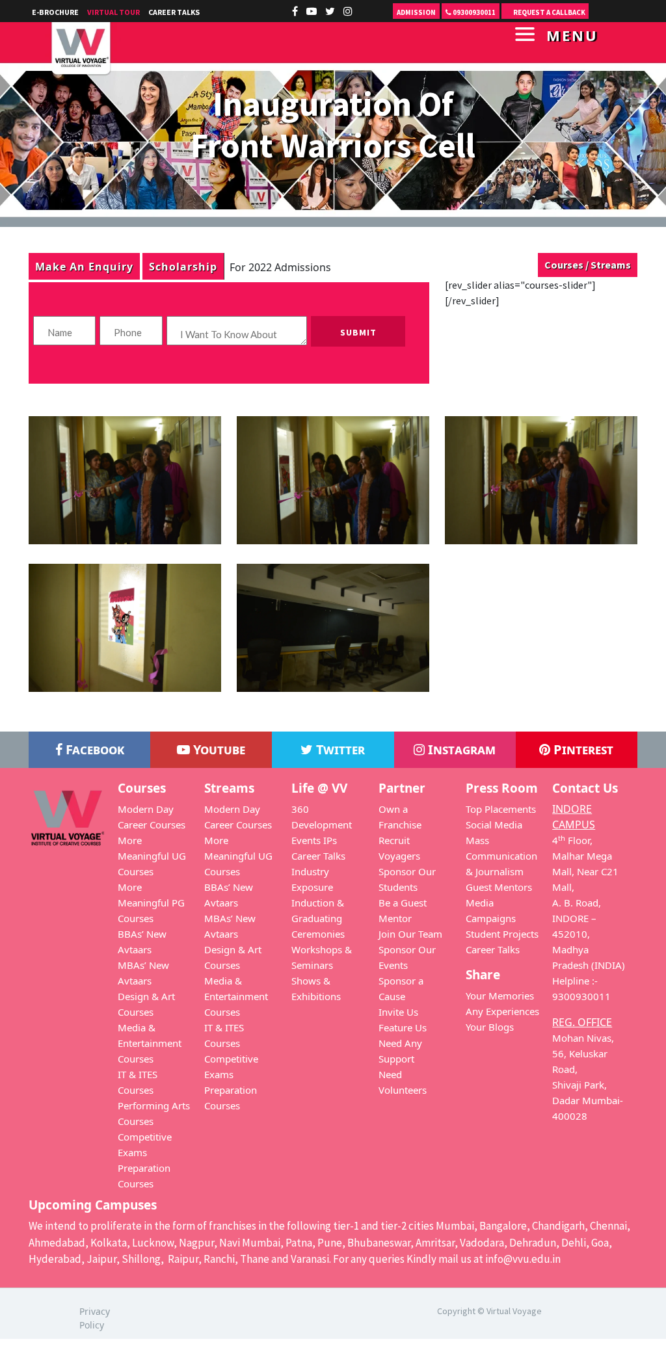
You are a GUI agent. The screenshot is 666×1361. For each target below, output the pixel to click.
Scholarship (183, 266)
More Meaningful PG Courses (151, 902)
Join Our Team (410, 933)
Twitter (339, 749)
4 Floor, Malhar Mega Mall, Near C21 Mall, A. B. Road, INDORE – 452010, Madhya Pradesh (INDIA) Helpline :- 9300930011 (588, 918)
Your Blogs (490, 1026)
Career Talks (174, 12)
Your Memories (500, 995)
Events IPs (314, 840)
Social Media (494, 824)
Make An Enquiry (84, 266)
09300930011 (473, 12)
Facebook (93, 749)
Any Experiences (502, 1011)
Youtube (217, 749)
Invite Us (398, 1011)
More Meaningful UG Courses (152, 856)
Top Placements (501, 808)
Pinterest (581, 749)
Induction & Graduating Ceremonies (318, 918)
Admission (416, 12)
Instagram (460, 749)
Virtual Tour (113, 12)
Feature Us (403, 1027)
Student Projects (502, 933)
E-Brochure (55, 12)
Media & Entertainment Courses (149, 1043)
